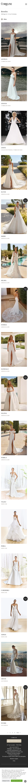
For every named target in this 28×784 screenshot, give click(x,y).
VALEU (3, 502)
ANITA (3, 148)
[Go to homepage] (6, 4)
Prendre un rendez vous (15, 740)
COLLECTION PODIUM (6, 150)
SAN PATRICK (4, 681)
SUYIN (3, 192)
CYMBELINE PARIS (6, 61)
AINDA (3, 634)
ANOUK (4, 103)
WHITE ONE (4, 504)
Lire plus (14, 777)
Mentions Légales (14, 758)
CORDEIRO (5, 590)
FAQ (14, 760)
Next (18, 732)
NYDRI (3, 723)
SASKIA (4, 325)
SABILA (4, 457)
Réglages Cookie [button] (6, 780)
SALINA (4, 413)
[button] (26, 4)
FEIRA (3, 546)
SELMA (3, 280)
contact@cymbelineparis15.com (14, 750)
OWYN (3, 679)
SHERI (3, 236)
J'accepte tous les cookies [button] (17, 780)
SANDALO (5, 369)
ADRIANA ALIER (5, 194)
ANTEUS (4, 59)
